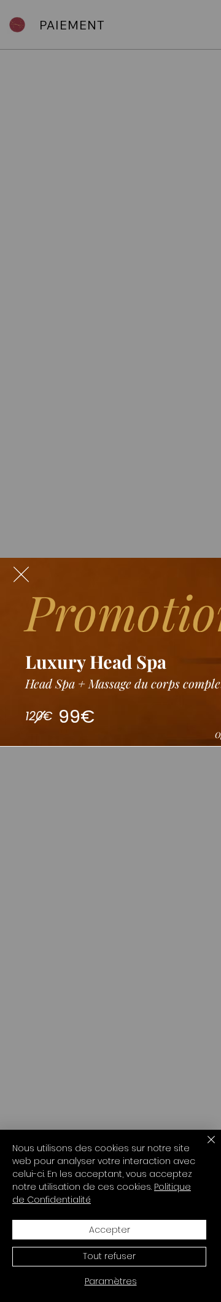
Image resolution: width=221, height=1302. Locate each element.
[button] (21, 574)
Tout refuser (109, 1256)
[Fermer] (204, 1147)
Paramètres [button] (111, 1281)
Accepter (109, 1230)
